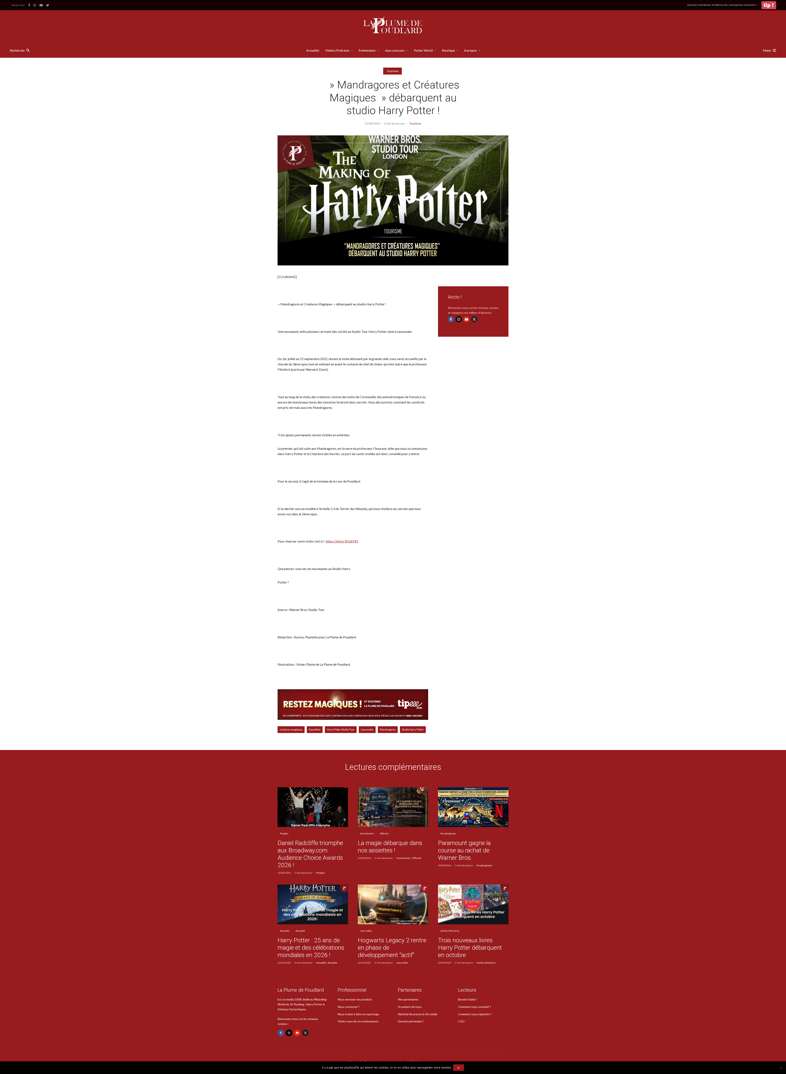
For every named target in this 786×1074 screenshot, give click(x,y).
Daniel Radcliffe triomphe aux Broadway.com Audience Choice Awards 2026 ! (310, 854)
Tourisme (392, 71)
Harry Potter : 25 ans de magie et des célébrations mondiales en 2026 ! (311, 947)
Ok (458, 1067)
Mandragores (388, 729)
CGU (461, 1021)
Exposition (315, 729)
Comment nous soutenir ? (474, 1006)
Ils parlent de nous (410, 1006)
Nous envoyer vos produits (355, 999)
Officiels (384, 833)
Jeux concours (395, 50)
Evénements (367, 50)
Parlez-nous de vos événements (358, 1021)
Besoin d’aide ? (467, 999)
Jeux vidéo (366, 930)
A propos (470, 50)
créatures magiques (291, 729)
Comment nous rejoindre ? (475, 1014)
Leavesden (367, 729)
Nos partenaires (408, 999)
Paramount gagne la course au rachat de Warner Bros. (464, 850)
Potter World (423, 50)
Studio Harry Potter (413, 729)
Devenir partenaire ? (411, 1021)
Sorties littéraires (449, 930)
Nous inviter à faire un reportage (358, 1014)
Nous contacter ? (349, 1006)
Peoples (284, 833)
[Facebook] (451, 319)
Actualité (312, 50)
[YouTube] (466, 319)
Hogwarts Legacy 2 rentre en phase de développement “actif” (392, 947)
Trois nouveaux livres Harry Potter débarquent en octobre (470, 947)
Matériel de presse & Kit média (417, 1014)
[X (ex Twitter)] (474, 319)
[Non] (781, 1068)
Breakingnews (448, 833)
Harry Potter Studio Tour (341, 729)
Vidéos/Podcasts (337, 50)
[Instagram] (459, 319)
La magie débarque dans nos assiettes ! (390, 846)
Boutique (448, 50)
